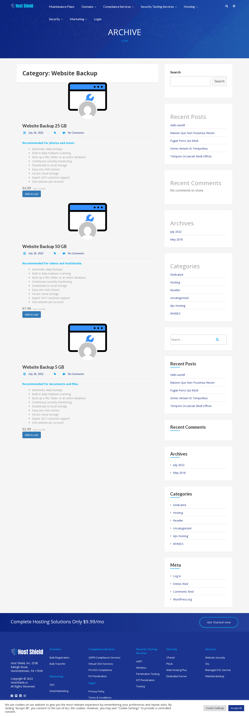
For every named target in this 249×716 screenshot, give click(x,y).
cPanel (170, 657)
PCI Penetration (98, 676)
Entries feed (180, 584)
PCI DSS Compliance (100, 670)
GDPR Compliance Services (104, 657)
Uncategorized (179, 298)
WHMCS (175, 313)
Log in (177, 576)
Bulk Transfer (58, 663)
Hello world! (177, 125)
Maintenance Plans (61, 6)
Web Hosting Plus (176, 670)
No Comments (75, 132)
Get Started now (219, 622)
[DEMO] (87, 110)
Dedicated (176, 274)
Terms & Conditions (100, 697)
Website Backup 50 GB (44, 246)
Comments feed (183, 591)
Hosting (189, 6)
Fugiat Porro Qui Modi (184, 141)
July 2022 (175, 231)
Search (175, 72)
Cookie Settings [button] (215, 708)
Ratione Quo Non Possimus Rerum (192, 133)
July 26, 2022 (35, 132)
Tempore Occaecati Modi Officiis (191, 156)
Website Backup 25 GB (44, 125)
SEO (52, 684)
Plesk (169, 663)
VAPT (139, 661)
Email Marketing (59, 691)
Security (54, 19)
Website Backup (214, 676)
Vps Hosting (177, 305)
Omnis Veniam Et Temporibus (189, 148)
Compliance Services (117, 6)
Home (124, 41)
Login (98, 19)
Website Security (215, 657)
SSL (207, 663)
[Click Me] (12, 696)
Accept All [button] (236, 708)
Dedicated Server (176, 676)
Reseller (175, 290)
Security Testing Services (157, 6)
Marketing (77, 19)
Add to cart (31, 193)
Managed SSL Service (218, 670)
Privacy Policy (96, 691)
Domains (88, 6)
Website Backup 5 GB (43, 367)
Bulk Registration (59, 657)
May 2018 (176, 239)
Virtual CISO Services (101, 663)
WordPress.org (182, 599)
